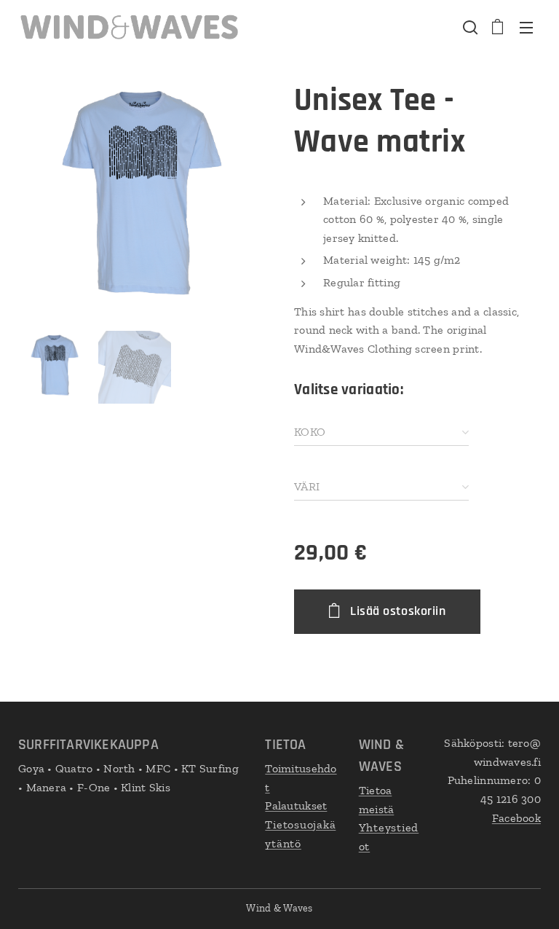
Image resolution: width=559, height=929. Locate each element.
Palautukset (296, 805)
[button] (468, 27)
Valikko (526, 27)
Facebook (516, 818)
